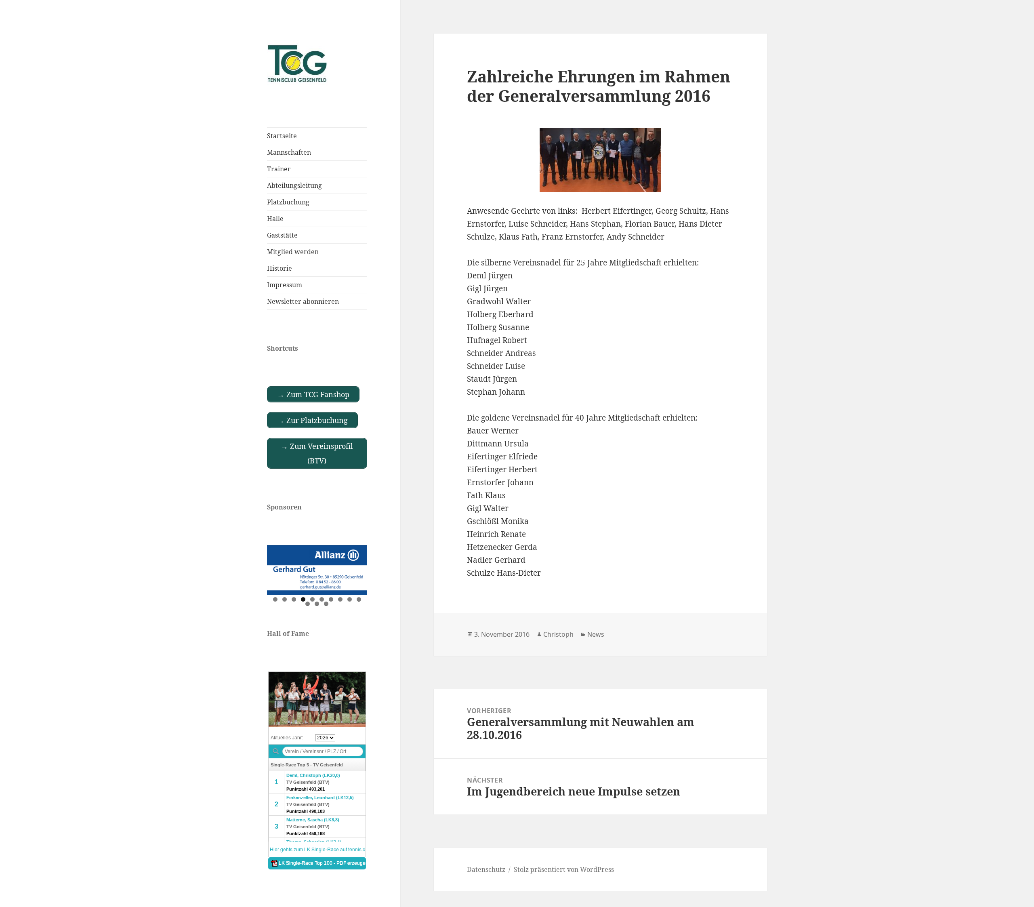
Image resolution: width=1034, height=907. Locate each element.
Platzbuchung (288, 202)
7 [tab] (331, 599)
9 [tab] (349, 599)
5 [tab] (312, 599)
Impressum (284, 284)
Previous (277, 568)
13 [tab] (326, 604)
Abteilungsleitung (294, 185)
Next (357, 568)
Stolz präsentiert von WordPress (564, 869)
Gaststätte (282, 235)
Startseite (282, 135)
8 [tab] (340, 599)
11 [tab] (308, 604)
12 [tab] (317, 604)
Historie (279, 268)
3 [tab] (294, 599)
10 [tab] (359, 599)
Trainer (279, 168)
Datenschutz (486, 869)
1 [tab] (275, 599)
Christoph (558, 634)
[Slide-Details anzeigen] (317, 570)
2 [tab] (284, 599)
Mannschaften (289, 152)
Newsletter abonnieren (303, 301)
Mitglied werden (293, 251)
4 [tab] (303, 599)
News (595, 634)
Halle (275, 218)
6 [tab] (321, 599)
